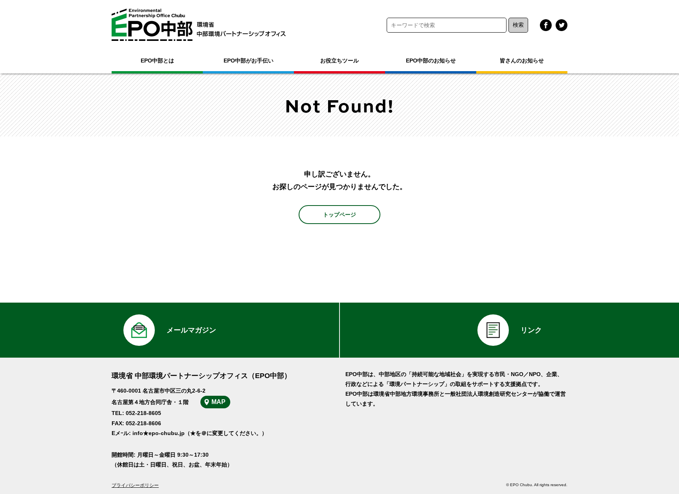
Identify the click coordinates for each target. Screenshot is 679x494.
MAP (218, 402)
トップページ (339, 214)
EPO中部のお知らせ (431, 60)
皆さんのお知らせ (522, 60)
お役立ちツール (339, 60)
